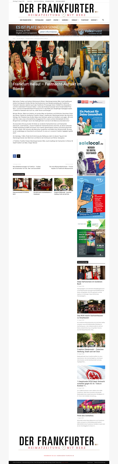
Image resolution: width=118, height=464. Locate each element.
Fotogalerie (39, 20)
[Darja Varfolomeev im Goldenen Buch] (22, 184)
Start (14, 38)
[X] (18, 156)
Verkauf (74, 20)
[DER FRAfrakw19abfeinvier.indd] (91, 218)
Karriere (65, 20)
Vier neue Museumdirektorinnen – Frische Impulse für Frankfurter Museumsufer (61, 167)
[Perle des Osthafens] (91, 406)
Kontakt (94, 20)
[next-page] (17, 198)
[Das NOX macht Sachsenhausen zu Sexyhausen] (43, 184)
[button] (103, 20)
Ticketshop (85, 20)
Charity (48, 20)
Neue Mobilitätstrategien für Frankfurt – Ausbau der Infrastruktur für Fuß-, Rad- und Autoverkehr (27, 167)
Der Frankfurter (25, 20)
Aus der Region (20, 38)
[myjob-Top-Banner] (91, 103)
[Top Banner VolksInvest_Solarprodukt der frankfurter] (59, 30)
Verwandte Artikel (19, 174)
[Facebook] (14, 156)
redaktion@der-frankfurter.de (65, 455)
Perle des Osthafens (85, 416)
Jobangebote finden (49, 1)
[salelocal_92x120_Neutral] (91, 175)
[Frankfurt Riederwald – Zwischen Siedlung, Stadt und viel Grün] (63, 184)
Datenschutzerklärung (39, 1)
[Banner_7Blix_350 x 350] (91, 257)
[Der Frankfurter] (59, 10)
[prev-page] (14, 198)
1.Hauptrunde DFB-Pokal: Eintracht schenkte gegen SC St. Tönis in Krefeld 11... (91, 383)
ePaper (56, 20)
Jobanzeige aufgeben (60, 1)
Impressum (29, 1)
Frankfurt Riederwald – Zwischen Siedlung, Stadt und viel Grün (90, 350)
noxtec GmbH (65, 462)
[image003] (91, 135)
